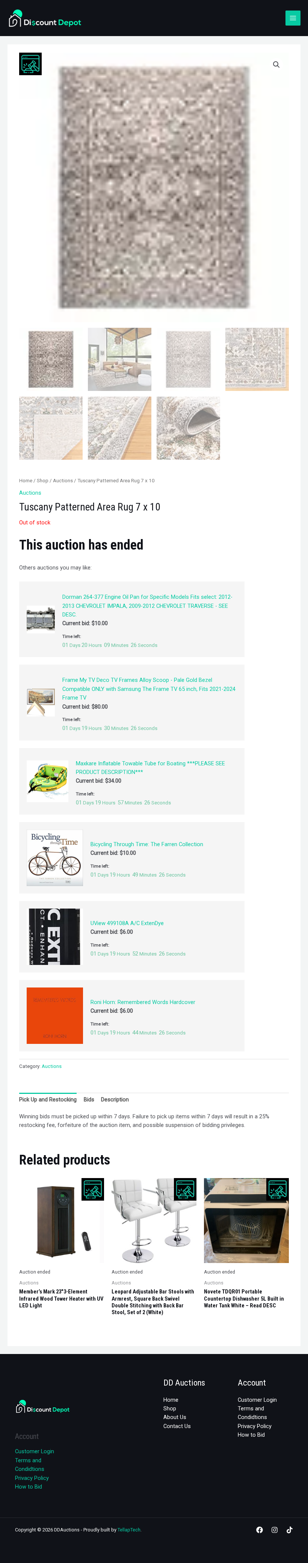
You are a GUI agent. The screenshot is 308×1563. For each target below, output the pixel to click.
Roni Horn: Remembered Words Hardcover (143, 1002)
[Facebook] (259, 1530)
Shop (42, 480)
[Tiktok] (289, 1530)
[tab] (48, 1100)
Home (25, 480)
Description (115, 1099)
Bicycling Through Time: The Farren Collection (147, 844)
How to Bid (28, 1486)
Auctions (63, 480)
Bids (89, 1099)
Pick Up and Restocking (48, 1099)
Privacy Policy (32, 1478)
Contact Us (177, 1426)
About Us (174, 1417)
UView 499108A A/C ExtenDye (127, 923)
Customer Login (34, 1451)
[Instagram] (274, 1530)
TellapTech (129, 1530)
